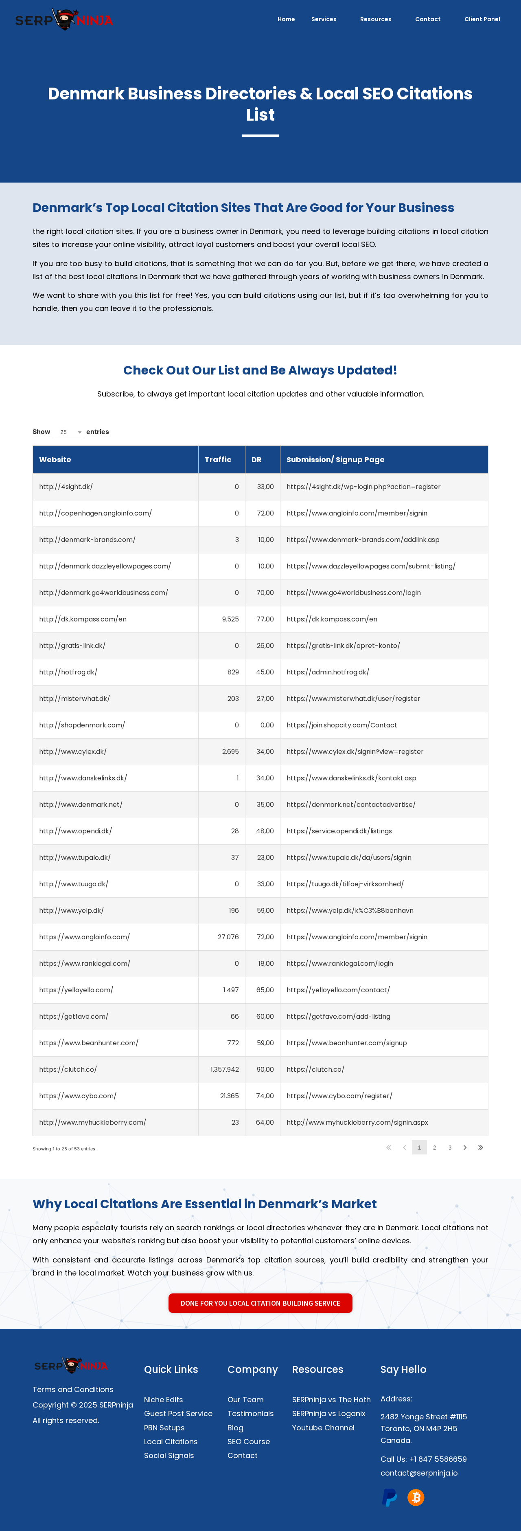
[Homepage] (64, 19)
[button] (68, 432)
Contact (428, 19)
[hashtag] (389, 1498)
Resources (376, 19)
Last (480, 1147)
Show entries (71, 431)
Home (286, 19)
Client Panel (482, 19)
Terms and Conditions (73, 1389)
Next (465, 1147)
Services (324, 19)
